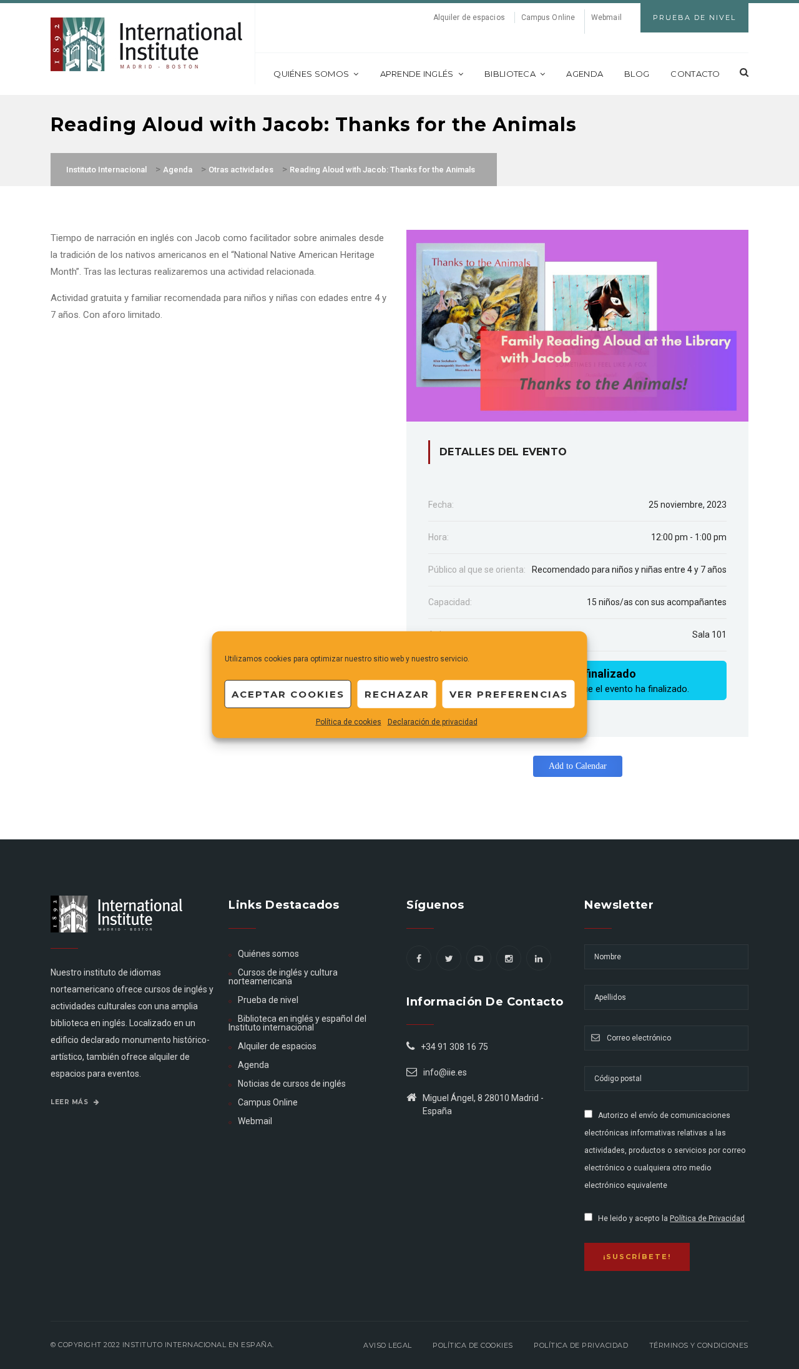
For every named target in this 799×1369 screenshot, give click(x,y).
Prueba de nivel (268, 1000)
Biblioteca (510, 74)
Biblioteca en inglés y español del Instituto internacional (297, 1023)
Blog (636, 74)
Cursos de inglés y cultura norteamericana (283, 976)
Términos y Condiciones (698, 1345)
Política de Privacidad (707, 1218)
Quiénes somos (311, 74)
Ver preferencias (508, 693)
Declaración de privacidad (433, 722)
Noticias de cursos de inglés (292, 1084)
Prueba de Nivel (694, 17)
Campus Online (548, 17)
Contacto (695, 74)
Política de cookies (348, 722)
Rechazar (397, 693)
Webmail (606, 17)
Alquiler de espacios (469, 17)
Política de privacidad (581, 1345)
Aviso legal (387, 1345)
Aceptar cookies (288, 693)
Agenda (584, 74)
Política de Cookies (473, 1345)
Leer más (71, 1102)
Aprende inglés (417, 74)
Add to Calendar (578, 766)
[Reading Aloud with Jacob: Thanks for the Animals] (577, 324)
